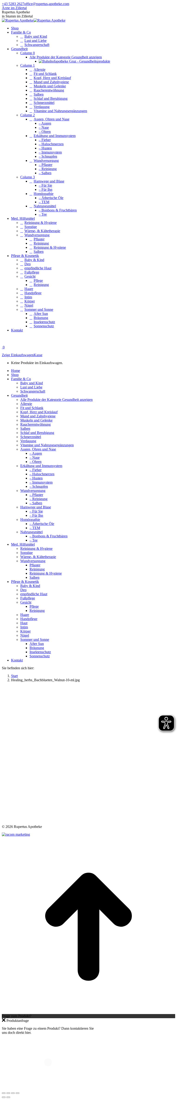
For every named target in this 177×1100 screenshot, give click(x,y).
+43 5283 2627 (13, 4)
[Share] (8, 1093)
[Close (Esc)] (4, 1093)
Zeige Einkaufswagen (18, 355)
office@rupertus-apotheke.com (46, 4)
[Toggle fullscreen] (13, 1093)
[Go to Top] (88, 1012)
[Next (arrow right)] (8, 1097)
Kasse (38, 355)
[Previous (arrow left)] (4, 1097)
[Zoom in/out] (17, 1093)
